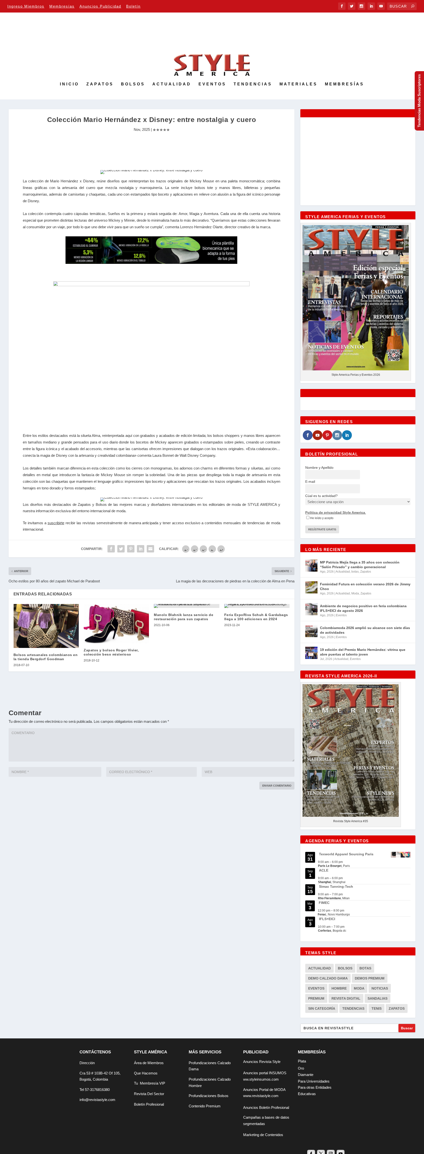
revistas (88, 523)
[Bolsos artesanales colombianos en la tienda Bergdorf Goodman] (46, 626)
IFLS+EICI (327, 919)
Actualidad (171, 84)
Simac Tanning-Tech (336, 886)
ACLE (323, 870)
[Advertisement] (151, 148)
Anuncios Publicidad (100, 6)
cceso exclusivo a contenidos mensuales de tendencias (219, 523)
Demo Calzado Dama (328, 978)
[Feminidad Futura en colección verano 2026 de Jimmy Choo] (311, 587)
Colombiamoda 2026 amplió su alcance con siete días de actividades (365, 630)
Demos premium (369, 978)
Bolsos (133, 84)
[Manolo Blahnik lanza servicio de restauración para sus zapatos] (186, 606)
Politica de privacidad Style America (335, 512)
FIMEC (324, 903)
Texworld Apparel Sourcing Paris (346, 854)
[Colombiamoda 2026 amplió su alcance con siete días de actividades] (311, 631)
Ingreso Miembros (25, 6)
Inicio (69, 84)
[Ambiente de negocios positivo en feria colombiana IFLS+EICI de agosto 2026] (311, 609)
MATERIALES (298, 84)
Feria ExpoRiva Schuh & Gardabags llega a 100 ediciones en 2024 (256, 617)
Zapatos (100, 84)
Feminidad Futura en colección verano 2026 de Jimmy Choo (365, 586)
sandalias (377, 998)
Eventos (212, 84)
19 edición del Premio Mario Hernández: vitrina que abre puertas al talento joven (362, 652)
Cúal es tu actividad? (321, 496)
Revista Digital (345, 998)
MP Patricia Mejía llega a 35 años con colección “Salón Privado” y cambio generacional (359, 564)
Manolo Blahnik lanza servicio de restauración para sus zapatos (183, 617)
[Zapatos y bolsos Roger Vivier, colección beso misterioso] (116, 623)
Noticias (379, 988)
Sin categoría (321, 1008)
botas (355, 571)
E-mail (310, 481)
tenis (376, 1008)
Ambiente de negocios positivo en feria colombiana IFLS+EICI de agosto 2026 (363, 608)
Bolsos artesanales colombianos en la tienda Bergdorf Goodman (45, 657)
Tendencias (253, 84)
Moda (355, 593)
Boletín (133, 6)
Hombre (339, 988)
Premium (316, 998)
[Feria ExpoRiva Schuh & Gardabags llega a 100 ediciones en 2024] (257, 606)
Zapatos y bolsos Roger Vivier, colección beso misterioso (111, 652)
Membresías (62, 6)
